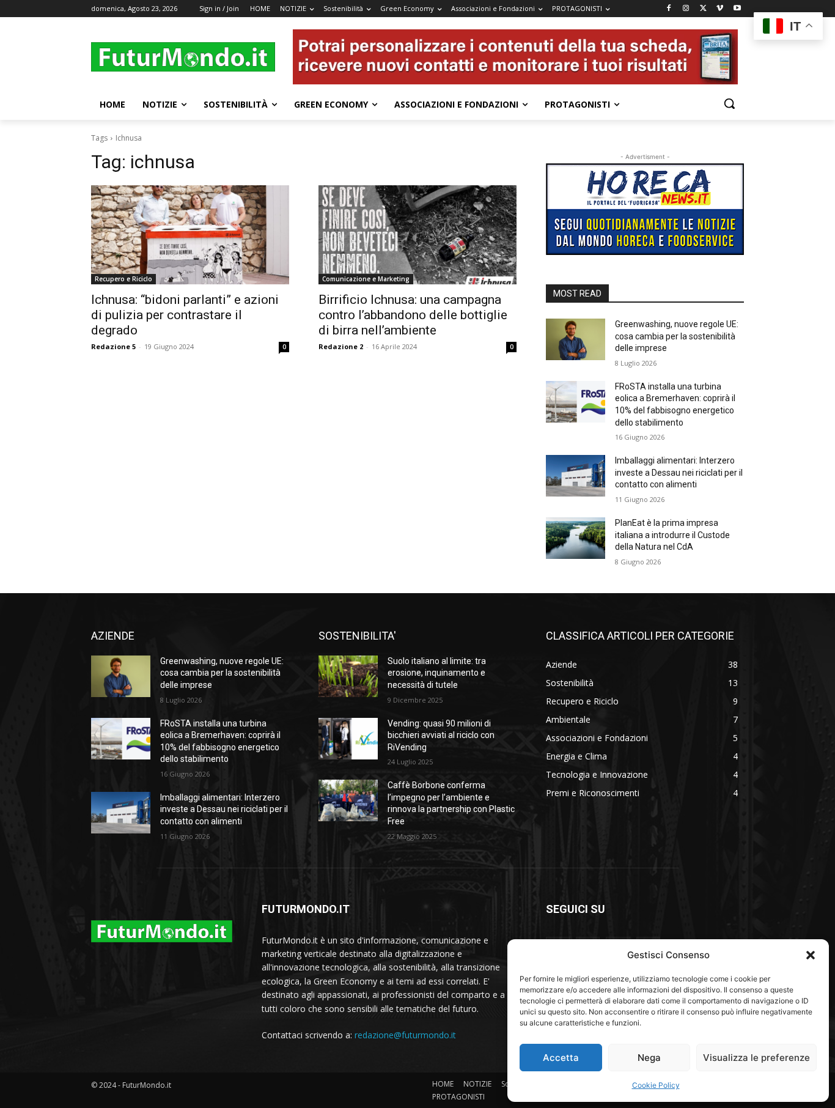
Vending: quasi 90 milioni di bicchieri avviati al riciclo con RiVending (441, 735)
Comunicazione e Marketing (366, 279)
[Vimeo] (720, 9)
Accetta (561, 1057)
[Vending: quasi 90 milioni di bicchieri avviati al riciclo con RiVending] (348, 738)
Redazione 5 (113, 346)
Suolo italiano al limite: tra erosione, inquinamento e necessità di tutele (437, 673)
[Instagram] (686, 9)
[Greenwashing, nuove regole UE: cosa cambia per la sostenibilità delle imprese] (575, 339)
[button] (810, 955)
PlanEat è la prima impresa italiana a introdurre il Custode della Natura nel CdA (672, 535)
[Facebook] (669, 9)
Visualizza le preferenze (756, 1057)
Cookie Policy (656, 1085)
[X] (703, 9)
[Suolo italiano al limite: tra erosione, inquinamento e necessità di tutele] (348, 676)
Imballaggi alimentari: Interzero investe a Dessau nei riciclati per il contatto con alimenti (679, 472)
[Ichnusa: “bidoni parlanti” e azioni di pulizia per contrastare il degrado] (190, 234)
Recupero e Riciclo (123, 279)
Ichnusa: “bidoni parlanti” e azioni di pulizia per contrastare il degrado (185, 315)
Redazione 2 (340, 346)
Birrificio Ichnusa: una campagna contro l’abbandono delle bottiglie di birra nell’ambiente (412, 315)
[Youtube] (737, 9)
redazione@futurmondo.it (405, 1035)
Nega (649, 1057)
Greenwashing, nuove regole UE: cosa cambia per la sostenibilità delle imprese (676, 336)
